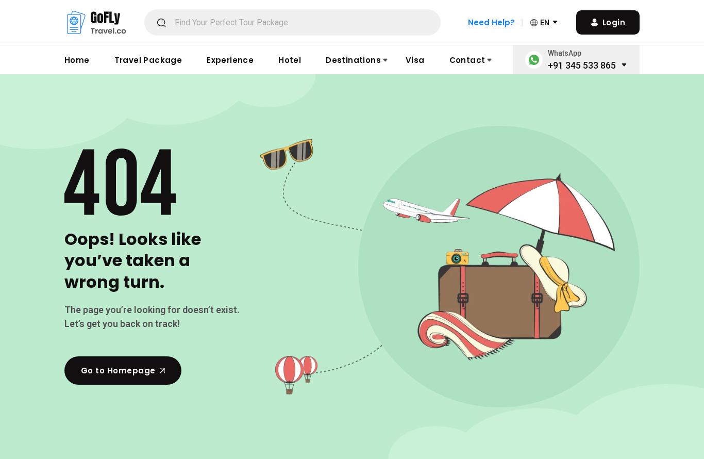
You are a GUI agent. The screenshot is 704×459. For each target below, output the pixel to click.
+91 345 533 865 (582, 65)
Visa (415, 60)
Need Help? (491, 22)
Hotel (289, 60)
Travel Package (148, 60)
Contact (467, 60)
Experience (230, 60)
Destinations (353, 60)
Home (77, 60)
